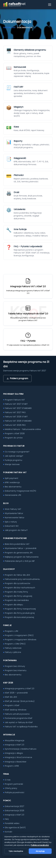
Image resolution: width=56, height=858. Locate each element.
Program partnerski (14, 784)
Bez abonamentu (13, 486)
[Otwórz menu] (50, 5)
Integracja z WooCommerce (18, 757)
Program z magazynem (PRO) (19, 635)
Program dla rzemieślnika (17, 600)
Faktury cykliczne (13, 652)
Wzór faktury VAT (13, 509)
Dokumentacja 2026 (14, 810)
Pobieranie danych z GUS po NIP (20, 561)
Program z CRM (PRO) (15, 643)
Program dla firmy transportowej (20, 608)
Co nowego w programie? (17, 451)
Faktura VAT (9, 27)
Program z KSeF (12, 705)
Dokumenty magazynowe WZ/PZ (20, 491)
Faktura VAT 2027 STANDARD (18, 408)
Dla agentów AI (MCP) (15, 827)
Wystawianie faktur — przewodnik (20, 548)
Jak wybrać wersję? (14, 456)
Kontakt (8, 831)
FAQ (7, 819)
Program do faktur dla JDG (17, 575)
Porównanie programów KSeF (18, 718)
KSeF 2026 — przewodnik (16, 692)
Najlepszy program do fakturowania (21, 556)
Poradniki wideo (12, 823)
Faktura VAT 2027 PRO (15, 412)
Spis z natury (11, 521)
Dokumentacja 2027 (14, 806)
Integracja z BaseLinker (15, 761)
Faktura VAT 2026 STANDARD (18, 420)
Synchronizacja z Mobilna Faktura (20, 749)
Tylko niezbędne (16, 851)
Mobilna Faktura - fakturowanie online (23, 429)
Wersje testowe (12, 464)
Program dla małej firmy (16, 591)
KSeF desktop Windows (15, 709)
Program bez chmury (15, 666)
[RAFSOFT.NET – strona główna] (14, 4)
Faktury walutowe (13, 648)
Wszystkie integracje (14, 740)
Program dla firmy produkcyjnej (20, 613)
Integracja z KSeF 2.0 (14, 744)
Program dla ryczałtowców (17, 583)
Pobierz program (19, 378)
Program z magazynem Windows (20, 639)
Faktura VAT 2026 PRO (15, 425)
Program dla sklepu (14, 604)
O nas (7, 779)
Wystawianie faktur (14, 513)
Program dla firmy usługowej (18, 596)
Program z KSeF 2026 (15, 433)
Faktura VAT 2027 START (16, 404)
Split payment (11, 478)
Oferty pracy (11, 788)
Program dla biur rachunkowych (20, 587)
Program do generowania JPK (19, 552)
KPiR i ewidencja (12, 482)
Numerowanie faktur (14, 517)
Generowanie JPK (13, 495)
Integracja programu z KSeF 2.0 (19, 688)
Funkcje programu (13, 460)
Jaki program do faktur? (16, 530)
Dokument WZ (11, 526)
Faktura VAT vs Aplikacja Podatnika (21, 726)
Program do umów (14, 437)
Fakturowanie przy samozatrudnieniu (22, 579)
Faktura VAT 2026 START (16, 416)
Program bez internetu (15, 670)
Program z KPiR (12, 766)
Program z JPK (11, 631)
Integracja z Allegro (14, 753)
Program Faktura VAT (15, 399)
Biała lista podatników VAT (17, 544)
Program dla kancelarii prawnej (19, 617)
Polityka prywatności (14, 792)
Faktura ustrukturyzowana (17, 714)
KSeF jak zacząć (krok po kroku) (20, 701)
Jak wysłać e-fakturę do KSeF (19, 722)
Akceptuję (40, 851)
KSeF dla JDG (11, 697)
